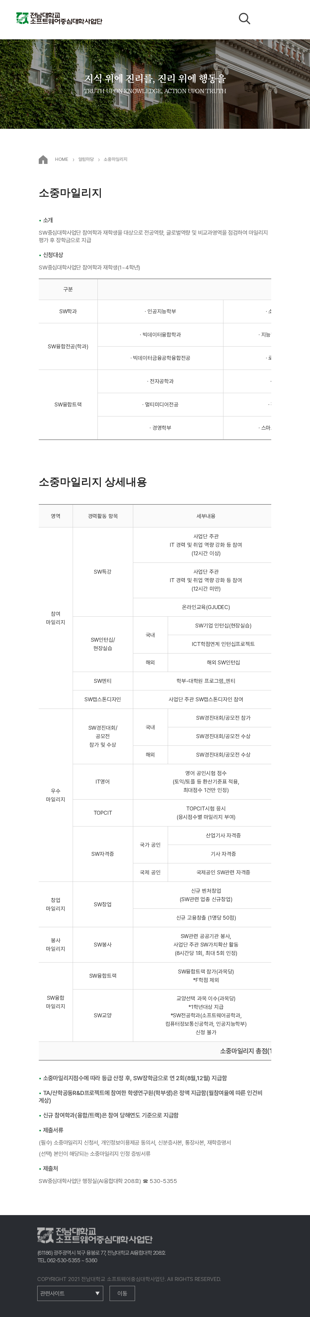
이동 (122, 1293)
